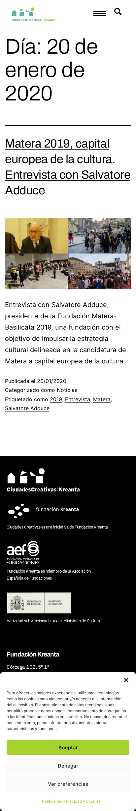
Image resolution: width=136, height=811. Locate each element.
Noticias (67, 390)
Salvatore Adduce (27, 408)
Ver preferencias (68, 784)
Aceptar (68, 747)
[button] (126, 680)
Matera (102, 399)
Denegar (68, 766)
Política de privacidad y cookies (71, 801)
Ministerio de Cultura (81, 621)
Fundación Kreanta (91, 527)
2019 (56, 399)
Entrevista (77, 399)
